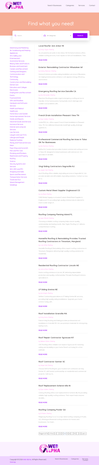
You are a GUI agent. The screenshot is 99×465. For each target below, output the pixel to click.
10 (75, 434)
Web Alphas (27, 459)
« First (51, 434)
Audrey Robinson (46, 71)
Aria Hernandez (45, 95)
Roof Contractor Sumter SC (52, 361)
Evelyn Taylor (44, 49)
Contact (92, 5)
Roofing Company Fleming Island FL (55, 214)
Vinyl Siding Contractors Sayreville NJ (57, 166)
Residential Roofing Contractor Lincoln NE (59, 265)
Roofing (51, 49)
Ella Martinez (44, 146)
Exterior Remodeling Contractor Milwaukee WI (61, 67)
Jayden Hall (44, 170)
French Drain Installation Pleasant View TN (59, 115)
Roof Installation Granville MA (53, 313)
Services (81, 5)
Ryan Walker (44, 119)
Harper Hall (44, 365)
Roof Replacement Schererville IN (55, 385)
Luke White (44, 245)
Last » (84, 434)
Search (80, 35)
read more (43, 60)
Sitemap (13, 462)
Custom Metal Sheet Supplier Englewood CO (59, 190)
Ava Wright (44, 293)
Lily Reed (43, 194)
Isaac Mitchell (44, 218)
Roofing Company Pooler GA (52, 409)
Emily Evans (44, 317)
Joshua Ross (44, 269)
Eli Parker (43, 413)
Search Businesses (54, 5)
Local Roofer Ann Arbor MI (51, 46)
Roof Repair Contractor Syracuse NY (56, 337)
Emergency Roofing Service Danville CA (57, 91)
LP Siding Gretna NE (48, 289)
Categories (70, 5)
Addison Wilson (45, 341)
